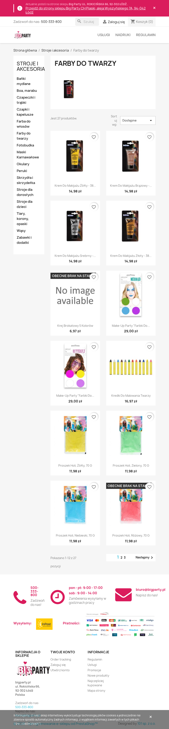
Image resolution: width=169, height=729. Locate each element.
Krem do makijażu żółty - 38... (75, 186)
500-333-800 (51, 21)
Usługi (103, 35)
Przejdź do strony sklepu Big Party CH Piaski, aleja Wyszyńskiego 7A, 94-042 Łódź (86, 10)
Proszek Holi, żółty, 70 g (75, 465)
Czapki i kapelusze (25, 112)
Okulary (23, 164)
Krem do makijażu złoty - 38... (130, 256)
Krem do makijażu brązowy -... (131, 186)
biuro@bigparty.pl (150, 589)
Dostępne (138, 120)
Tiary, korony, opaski (23, 218)
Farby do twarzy (24, 136)
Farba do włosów (24, 124)
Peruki (22, 171)
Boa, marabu (27, 90)
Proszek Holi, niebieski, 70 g (75, 535)
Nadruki (122, 35)
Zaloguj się (58, 665)
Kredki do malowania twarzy (131, 396)
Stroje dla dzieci (24, 204)
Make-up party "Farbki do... (131, 326)
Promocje (94, 670)
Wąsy (21, 230)
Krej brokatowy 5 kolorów (75, 326)
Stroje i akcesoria (31, 66)
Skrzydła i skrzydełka (26, 180)
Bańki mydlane (24, 81)
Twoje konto (62, 652)
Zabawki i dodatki (24, 240)
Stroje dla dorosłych (25, 192)
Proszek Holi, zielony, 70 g (131, 465)
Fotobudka (25, 145)
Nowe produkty (98, 675)
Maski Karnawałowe (28, 154)
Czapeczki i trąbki (26, 100)
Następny (145, 557)
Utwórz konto (60, 670)
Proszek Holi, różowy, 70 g (131, 535)
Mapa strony (96, 690)
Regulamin (146, 35)
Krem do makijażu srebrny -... (75, 256)
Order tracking (60, 659)
